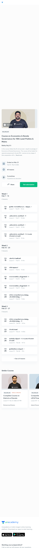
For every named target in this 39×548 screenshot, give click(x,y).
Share (12, 185)
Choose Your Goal (11, 2)
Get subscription (28, 185)
